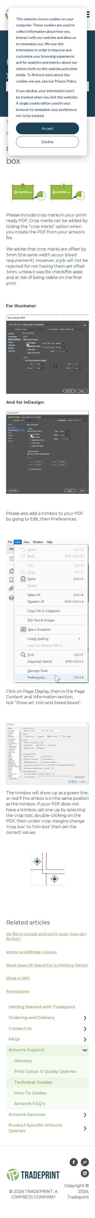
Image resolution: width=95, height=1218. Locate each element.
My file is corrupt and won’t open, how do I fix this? (46, 936)
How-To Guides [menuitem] (30, 1093)
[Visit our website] (85, 1162)
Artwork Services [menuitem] (27, 1114)
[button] (85, 1018)
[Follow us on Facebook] (74, 1162)
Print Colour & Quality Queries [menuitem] (45, 1071)
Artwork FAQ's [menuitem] (29, 1103)
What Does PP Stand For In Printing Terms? (47, 965)
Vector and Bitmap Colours (31, 952)
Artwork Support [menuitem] (26, 1049)
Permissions (17, 991)
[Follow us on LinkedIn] (85, 1173)
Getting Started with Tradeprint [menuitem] (42, 1007)
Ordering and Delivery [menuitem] (32, 1017)
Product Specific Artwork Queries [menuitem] (35, 1128)
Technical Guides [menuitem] (33, 1082)
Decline (47, 142)
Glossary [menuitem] (23, 1060)
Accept (47, 128)
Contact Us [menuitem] (20, 1028)
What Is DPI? (18, 978)
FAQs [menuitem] (14, 1039)
